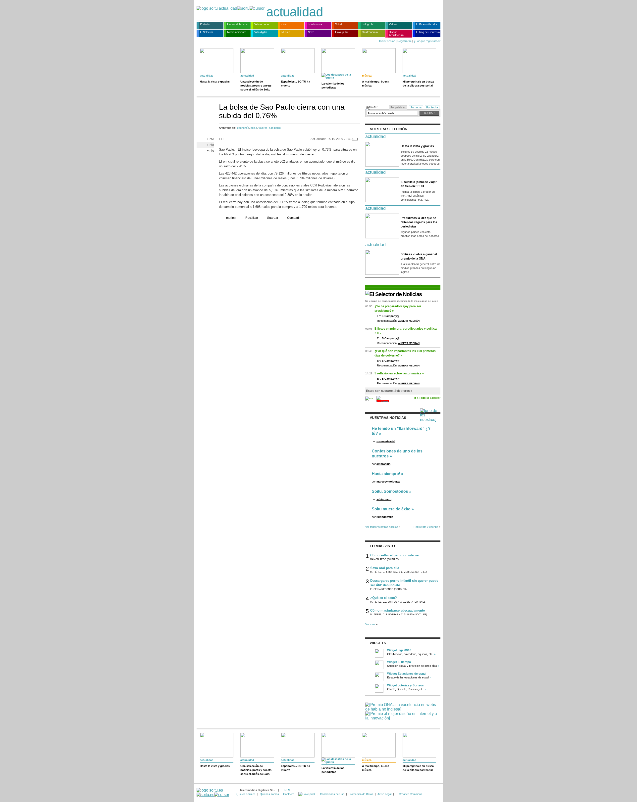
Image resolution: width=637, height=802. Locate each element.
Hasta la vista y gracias (215, 81)
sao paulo (275, 127)
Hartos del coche (237, 24)
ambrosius (383, 463)
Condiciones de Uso (332, 794)
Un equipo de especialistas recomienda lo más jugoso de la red (401, 301)
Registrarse (404, 41)
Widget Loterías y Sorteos (405, 685)
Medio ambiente (236, 32)
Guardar (272, 218)
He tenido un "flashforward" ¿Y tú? (401, 431)
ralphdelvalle (384, 516)
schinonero (383, 499)
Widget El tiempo (399, 662)
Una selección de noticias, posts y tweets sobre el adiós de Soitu (255, 85)
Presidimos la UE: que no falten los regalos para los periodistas (419, 222)
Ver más (370, 624)
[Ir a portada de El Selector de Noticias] (393, 294)
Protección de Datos (361, 794)
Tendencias (315, 24)
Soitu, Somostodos (390, 491)
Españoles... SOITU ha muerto (295, 83)
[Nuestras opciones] (307, 794)
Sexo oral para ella (384, 568)
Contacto (288, 794)
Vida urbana (261, 24)
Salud (338, 24)
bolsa (254, 127)
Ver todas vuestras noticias (381, 526)
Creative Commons (410, 794)
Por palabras (398, 107)
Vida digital (260, 32)
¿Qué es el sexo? (383, 598)
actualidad (294, 11)
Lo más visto (382, 546)
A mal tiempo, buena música (375, 83)
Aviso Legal (384, 794)
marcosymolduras (388, 481)
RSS (287, 790)
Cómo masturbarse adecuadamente (397, 610)
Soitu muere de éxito (391, 509)
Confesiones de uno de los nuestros (397, 453)
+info (210, 139)
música (367, 75)
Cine (284, 24)
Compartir (294, 218)
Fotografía (368, 24)
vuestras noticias (388, 418)
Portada (205, 24)
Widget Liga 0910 (399, 650)
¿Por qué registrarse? (427, 41)
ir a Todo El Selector (427, 397)
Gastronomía (370, 32)
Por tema (416, 107)
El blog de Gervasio (428, 32)
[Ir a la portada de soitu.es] (213, 792)
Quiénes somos (269, 794)
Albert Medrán (409, 320)
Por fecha (432, 107)
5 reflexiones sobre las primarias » (399, 373)
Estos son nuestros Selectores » (389, 391)
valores (263, 127)
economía (243, 127)
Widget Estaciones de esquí (406, 673)
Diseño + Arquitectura (396, 34)
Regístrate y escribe (426, 526)
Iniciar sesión (387, 41)
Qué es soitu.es (246, 794)
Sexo (311, 32)
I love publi (341, 32)
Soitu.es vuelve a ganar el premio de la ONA (419, 256)
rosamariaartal (385, 441)
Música (285, 32)
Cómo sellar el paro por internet (395, 555)
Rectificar (251, 218)
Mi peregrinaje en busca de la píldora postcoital (418, 83)
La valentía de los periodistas (332, 85)
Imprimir (230, 218)
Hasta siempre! (386, 474)
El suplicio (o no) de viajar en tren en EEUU (419, 184)
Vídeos (393, 24)
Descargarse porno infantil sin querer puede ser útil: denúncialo (404, 583)
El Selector (206, 32)
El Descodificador (426, 24)
